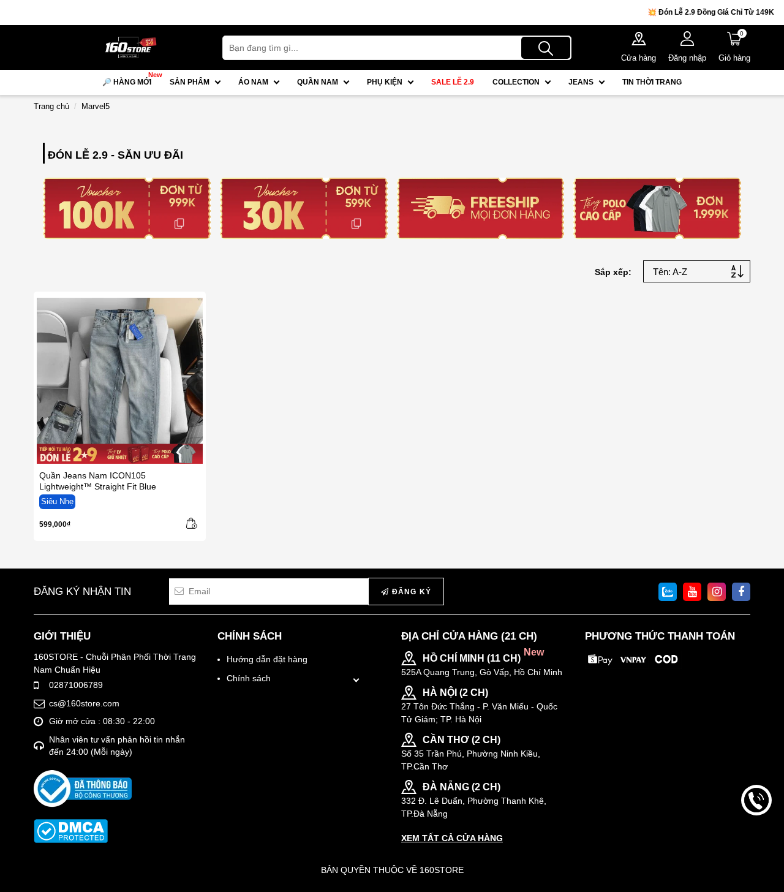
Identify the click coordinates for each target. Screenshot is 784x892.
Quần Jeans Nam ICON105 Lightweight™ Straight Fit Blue (97, 481)
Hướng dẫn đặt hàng (267, 659)
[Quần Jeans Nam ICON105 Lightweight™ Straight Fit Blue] (120, 381)
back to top (756, 841)
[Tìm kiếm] (545, 48)
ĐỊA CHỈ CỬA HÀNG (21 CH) (469, 636)
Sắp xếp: (613, 272)
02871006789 (76, 685)
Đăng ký (410, 592)
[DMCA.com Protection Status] (71, 831)
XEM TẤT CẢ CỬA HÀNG (452, 838)
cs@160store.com (84, 703)
